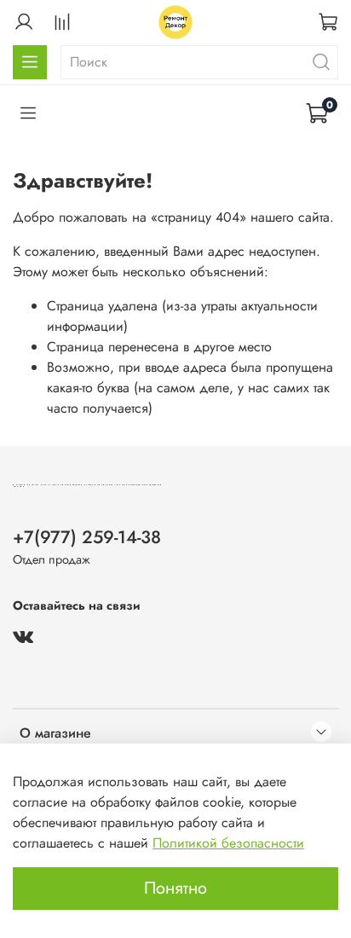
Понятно (175, 888)
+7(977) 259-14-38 (87, 537)
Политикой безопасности (228, 843)
